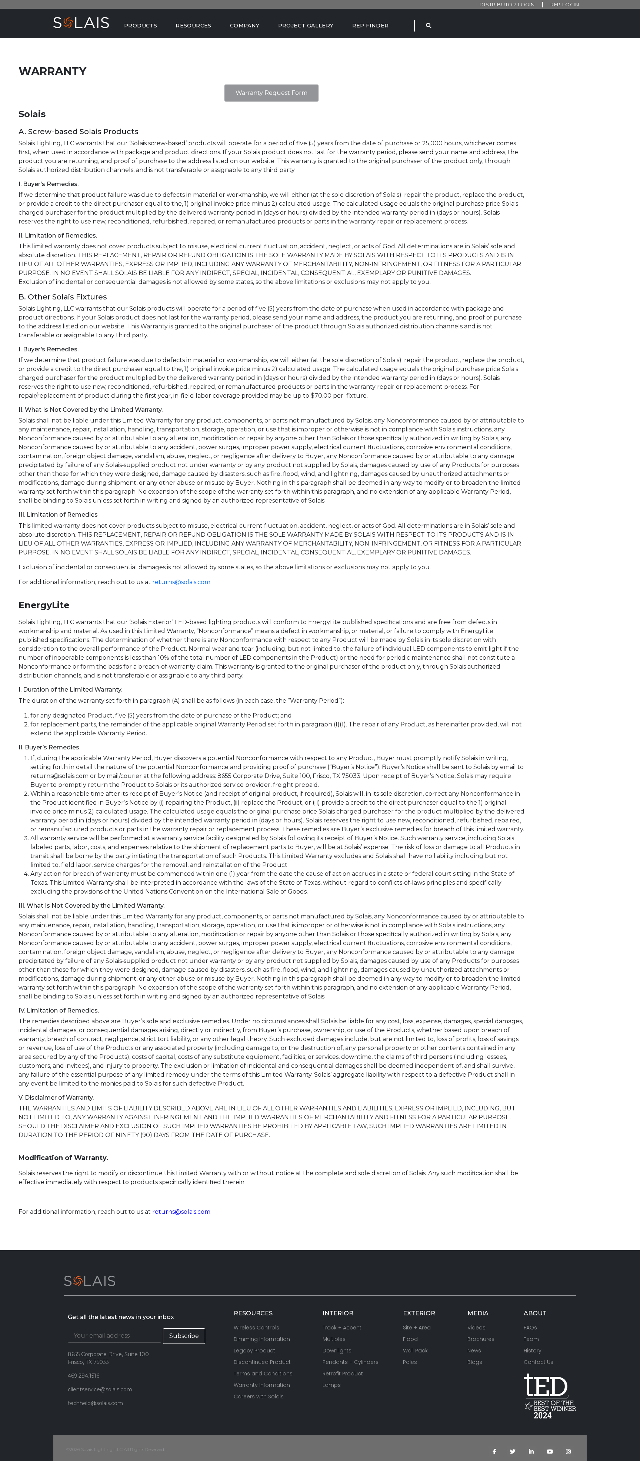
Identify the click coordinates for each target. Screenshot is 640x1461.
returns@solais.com (181, 582)
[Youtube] (549, 1451)
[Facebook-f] (494, 1451)
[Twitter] (512, 1451)
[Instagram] (568, 1451)
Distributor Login (507, 4)
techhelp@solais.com (95, 1403)
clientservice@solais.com (100, 1389)
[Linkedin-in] (531, 1451)
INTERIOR (338, 1313)
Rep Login (564, 4)
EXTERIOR (419, 1313)
